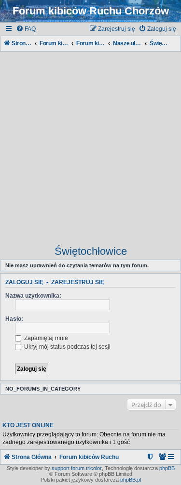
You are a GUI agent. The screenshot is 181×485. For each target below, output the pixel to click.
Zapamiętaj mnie (45, 338)
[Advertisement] (90, 143)
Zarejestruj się (77, 282)
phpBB (167, 468)
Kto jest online (28, 425)
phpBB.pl (130, 480)
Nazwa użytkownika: (33, 295)
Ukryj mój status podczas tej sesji (67, 346)
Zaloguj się (24, 282)
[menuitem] (26, 29)
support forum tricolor (77, 468)
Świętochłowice (91, 251)
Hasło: (14, 318)
